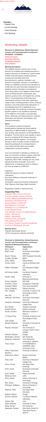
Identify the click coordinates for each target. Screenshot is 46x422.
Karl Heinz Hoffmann (12, 59)
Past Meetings (10, 33)
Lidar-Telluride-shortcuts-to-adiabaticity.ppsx (20, 212)
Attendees (7, 22)
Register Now (10, 24)
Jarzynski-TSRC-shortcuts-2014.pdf (17, 194)
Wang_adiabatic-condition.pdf (15, 203)
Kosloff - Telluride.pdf (12, 214)
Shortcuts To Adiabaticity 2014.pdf (17, 225)
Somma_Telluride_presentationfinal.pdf (19, 198)
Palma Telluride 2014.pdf (14, 221)
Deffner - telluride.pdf (12, 216)
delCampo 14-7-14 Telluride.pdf (16, 207)
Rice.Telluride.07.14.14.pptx (15, 205)
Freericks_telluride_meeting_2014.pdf (18, 196)
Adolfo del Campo (11, 57)
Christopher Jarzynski (12, 61)
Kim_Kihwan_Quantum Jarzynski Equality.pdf (21, 223)
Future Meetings (11, 30)
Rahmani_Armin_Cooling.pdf (15, 218)
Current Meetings (11, 27)
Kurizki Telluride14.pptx (13, 210)
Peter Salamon (10, 63)
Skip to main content (7, 1)
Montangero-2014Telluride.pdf (15, 201)
